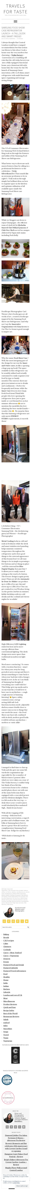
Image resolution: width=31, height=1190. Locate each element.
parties (10, 899)
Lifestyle (6, 992)
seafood (6, 1023)
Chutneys (7, 947)
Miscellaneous (9, 1001)
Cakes (5, 944)
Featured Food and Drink (13, 965)
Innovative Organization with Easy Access (11, 898)
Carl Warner (8, 892)
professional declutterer (18, 899)
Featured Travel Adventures (14, 971)
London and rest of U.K (12, 995)
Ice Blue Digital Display (13, 896)
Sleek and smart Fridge (10, 902)
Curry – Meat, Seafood (12, 953)
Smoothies (7, 1029)
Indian (6, 986)
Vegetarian (7, 1041)
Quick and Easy (9, 1007)
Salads (5, 1020)
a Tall (9, 890)
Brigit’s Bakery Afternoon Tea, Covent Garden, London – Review (16, 1162)
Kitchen (6, 989)
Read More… (18, 1121)
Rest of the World (10, 1014)
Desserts (6, 959)
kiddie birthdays (23, 898)
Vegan (5, 1038)
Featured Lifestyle (10, 968)
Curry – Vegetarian (11, 956)
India (5, 983)
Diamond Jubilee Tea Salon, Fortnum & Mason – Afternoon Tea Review (16, 1138)
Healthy (6, 977)
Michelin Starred (5, 899)
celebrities (14, 892)
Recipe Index (8, 1010)
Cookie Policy (16, 1182)
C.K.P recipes (8, 941)
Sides (5, 1026)
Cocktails (7, 950)
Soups (5, 1032)
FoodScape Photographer (15, 895)
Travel (6, 1035)
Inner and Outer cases (23, 896)
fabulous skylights (5, 895)
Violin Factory (17, 55)
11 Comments (20, 38)
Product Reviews (10, 1004)
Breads (6, 938)
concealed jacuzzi (8, 893)
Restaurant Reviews (11, 1017)
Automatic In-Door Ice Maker (17, 890)
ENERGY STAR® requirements (19, 893)
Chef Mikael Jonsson (20, 892)
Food (11, 889)
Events (8, 889)
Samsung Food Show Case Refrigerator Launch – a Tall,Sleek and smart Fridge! (13, 32)
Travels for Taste (16, 9)
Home (5, 980)
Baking (6, 934)
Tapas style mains (20, 902)
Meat (5, 998)
